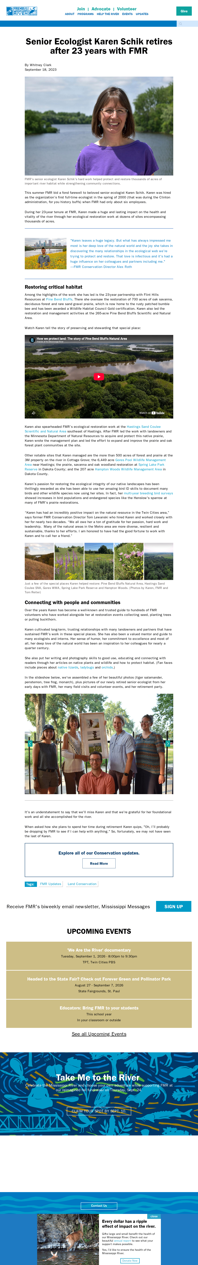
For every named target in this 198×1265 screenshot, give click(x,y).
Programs (85, 13)
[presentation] (30, 743)
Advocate (101, 8)
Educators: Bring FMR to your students (99, 1007)
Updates (142, 13)
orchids (107, 667)
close (154, 1216)
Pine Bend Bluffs (59, 299)
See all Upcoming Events (99, 1034)
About (69, 13)
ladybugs (87, 667)
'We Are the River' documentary (99, 949)
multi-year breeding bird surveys (148, 493)
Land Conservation (82, 884)
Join (81, 8)
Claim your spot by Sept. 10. (99, 1111)
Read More (99, 863)
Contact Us (99, 1205)
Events (127, 13)
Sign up (174, 906)
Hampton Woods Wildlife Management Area (128, 469)
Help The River (108, 13)
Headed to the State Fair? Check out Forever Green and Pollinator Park (99, 978)
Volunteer (126, 8)
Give (184, 11)
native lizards (68, 667)
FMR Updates (50, 884)
